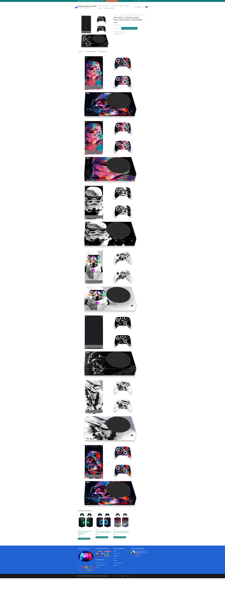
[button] (110, 17)
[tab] (80, 51)
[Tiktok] (119, 576)
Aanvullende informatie (91, 51)
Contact (97, 567)
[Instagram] (142, 1)
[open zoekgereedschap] (136, 7)
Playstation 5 (116, 555)
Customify (105, 575)
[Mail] (145, 1)
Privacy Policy (99, 562)
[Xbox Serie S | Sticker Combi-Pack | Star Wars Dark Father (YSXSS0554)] (146, 18)
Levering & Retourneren (101, 564)
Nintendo (115, 560)
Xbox (123, 34)
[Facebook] (135, 1)
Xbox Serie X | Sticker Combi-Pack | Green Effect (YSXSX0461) (85, 533)
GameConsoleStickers (87, 6)
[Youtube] (139, 1)
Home (114, 551)
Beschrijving (80, 51)
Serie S (120, 34)
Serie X (79, 529)
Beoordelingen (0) (102, 51)
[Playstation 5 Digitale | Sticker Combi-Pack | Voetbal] (144, 18)
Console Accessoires (118, 563)
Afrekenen (115, 565)
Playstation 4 (116, 553)
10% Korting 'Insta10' (112, 0)
